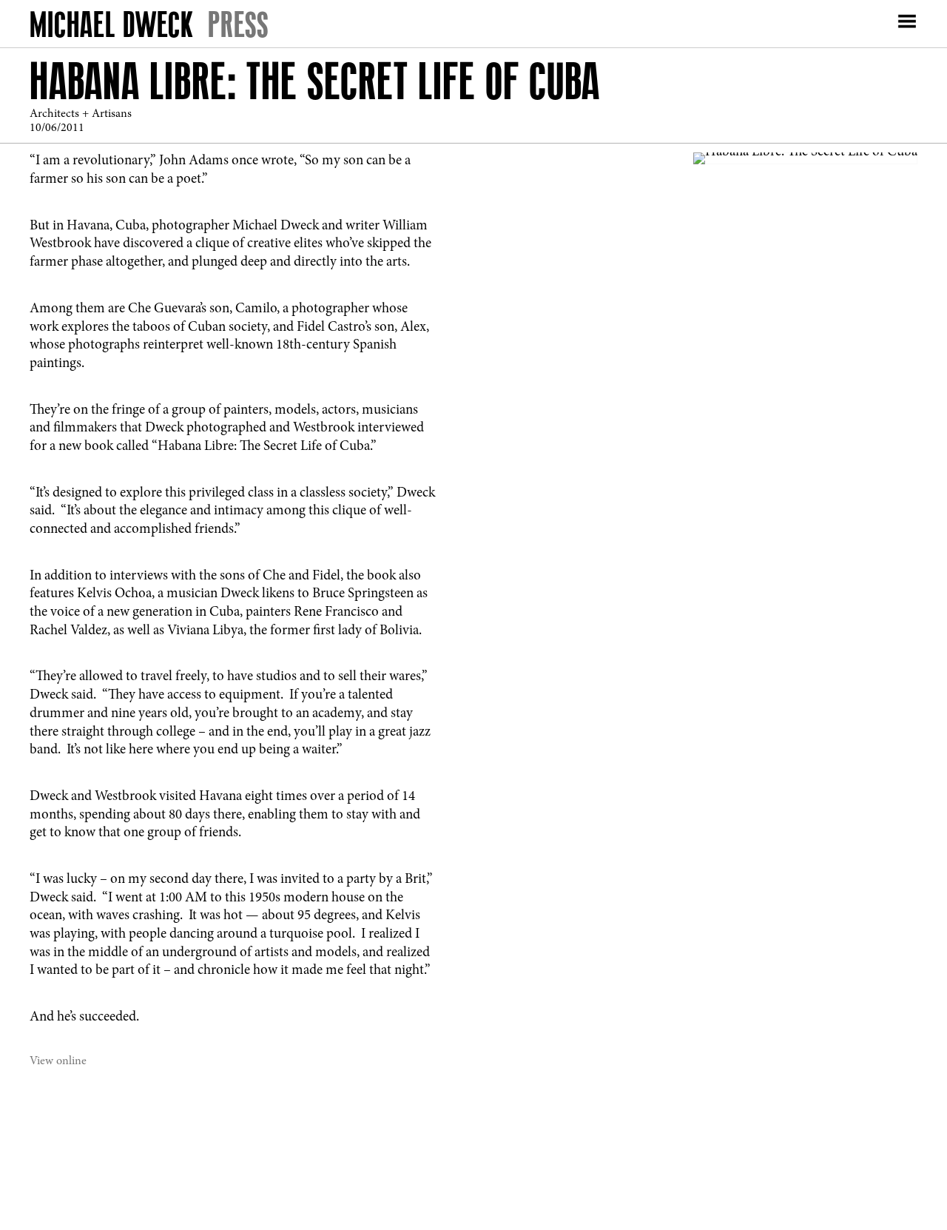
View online (58, 1061)
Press (238, 24)
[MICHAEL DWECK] (111, 27)
